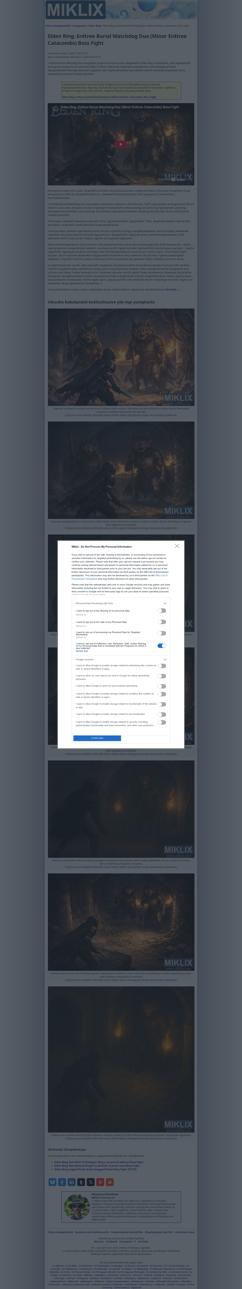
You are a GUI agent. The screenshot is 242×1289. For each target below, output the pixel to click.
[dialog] (121, 645)
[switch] (162, 610)
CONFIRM (97, 738)
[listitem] (121, 603)
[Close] (178, 547)
